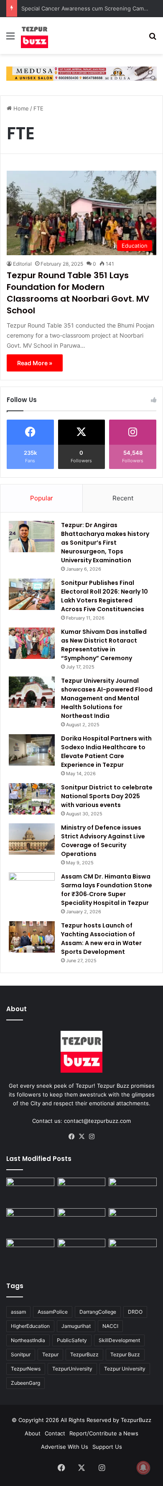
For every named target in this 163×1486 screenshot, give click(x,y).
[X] (81, 1137)
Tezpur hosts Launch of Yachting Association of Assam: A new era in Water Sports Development (101, 938)
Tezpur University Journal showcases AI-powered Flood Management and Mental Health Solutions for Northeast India (107, 698)
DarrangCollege (97, 1312)
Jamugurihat (76, 1326)
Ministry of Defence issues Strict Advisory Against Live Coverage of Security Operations (103, 840)
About (33, 1433)
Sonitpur (21, 1354)
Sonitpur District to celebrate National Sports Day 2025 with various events (107, 796)
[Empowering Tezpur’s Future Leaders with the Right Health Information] (30, 1191)
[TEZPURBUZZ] (34, 35)
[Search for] (152, 38)
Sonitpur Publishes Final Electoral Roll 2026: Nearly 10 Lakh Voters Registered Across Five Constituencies (104, 596)
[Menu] (10, 38)
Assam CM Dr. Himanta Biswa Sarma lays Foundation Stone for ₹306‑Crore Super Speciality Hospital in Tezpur (106, 889)
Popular (41, 498)
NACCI (110, 1326)
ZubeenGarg (25, 1383)
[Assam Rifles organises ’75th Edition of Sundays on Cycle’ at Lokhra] (133, 1221)
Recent (122, 498)
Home (20, 108)
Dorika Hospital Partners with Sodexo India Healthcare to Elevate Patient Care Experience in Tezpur (106, 751)
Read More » (34, 362)
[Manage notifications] (143, 1467)
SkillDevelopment (119, 1340)
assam (18, 1312)
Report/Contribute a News (103, 1433)
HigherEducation (30, 1326)
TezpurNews (26, 1369)
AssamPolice (53, 1312)
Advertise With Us (64, 1446)
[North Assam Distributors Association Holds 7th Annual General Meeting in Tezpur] (30, 1252)
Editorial (22, 264)
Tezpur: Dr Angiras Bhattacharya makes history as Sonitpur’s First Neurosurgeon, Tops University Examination (105, 542)
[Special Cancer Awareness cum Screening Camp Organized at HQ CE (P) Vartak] (82, 1191)
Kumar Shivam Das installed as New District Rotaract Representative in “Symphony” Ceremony (104, 645)
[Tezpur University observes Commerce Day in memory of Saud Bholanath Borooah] (82, 1252)
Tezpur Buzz (125, 1354)
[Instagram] (92, 1137)
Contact (55, 1433)
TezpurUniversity (72, 1369)
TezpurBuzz (84, 1354)
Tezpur (50, 1354)
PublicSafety (72, 1340)
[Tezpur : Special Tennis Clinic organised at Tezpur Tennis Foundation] (133, 1191)
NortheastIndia (28, 1340)
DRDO (135, 1312)
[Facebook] (71, 1137)
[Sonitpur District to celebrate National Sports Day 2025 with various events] (32, 799)
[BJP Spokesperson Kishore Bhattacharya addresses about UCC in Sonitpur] (30, 1221)
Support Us (107, 1446)
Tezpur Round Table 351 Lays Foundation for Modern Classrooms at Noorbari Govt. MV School (78, 292)
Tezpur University (124, 1369)
